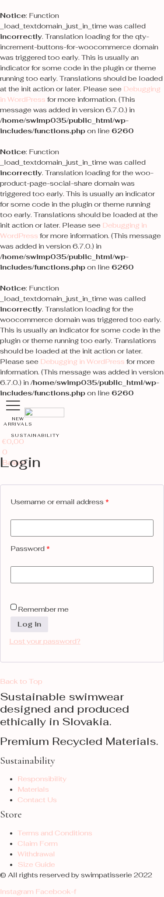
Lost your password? (44, 641)
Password (30, 548)
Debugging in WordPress (82, 361)
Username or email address (59, 501)
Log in (29, 624)
